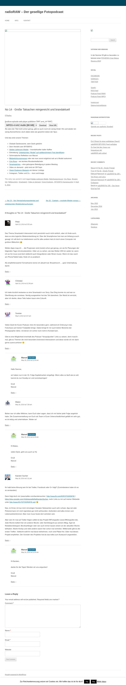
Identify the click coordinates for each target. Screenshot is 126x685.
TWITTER (94, 82)
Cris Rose (13, 161)
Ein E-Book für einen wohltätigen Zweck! (105, 141)
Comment (9, 603)
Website (8, 650)
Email (7, 640)
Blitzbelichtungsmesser (18, 158)
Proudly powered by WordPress (15, 675)
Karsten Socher (21, 476)
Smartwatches (14, 164)
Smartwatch (23, 182)
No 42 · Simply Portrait (106, 168)
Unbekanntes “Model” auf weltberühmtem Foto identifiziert (41, 152)
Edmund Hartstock (97, 180)
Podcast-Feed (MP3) (98, 96)
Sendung (94, 227)
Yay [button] (87, 682)
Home (7, 20)
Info (16, 20)
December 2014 (96, 206)
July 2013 (94, 209)
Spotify (93, 88)
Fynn (92, 171)
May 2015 (94, 203)
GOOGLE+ (95, 79)
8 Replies (8, 115)
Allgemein (94, 224)
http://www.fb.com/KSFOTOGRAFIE (61, 496)
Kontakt (27, 20)
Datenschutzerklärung (98, 105)
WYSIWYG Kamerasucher (63, 182)
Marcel (93, 168)
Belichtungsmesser (56, 179)
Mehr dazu (101, 681)
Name (8, 630)
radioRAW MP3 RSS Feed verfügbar (104, 144)
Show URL (53, 125)
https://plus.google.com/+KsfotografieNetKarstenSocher (26, 499)
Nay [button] (93, 682)
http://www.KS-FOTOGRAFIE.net (22, 502)
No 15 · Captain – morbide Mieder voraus (63, 200)
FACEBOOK (95, 76)
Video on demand (34, 182)
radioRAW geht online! (99, 153)
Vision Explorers (47, 182)
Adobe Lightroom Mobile (18, 150)
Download (42, 125)
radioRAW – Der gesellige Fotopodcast (34, 12)
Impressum (95, 102)
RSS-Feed (94, 91)
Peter (17, 222)
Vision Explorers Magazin (19, 170)
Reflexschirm (13, 182)
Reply (7, 272)
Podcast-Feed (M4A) (98, 94)
